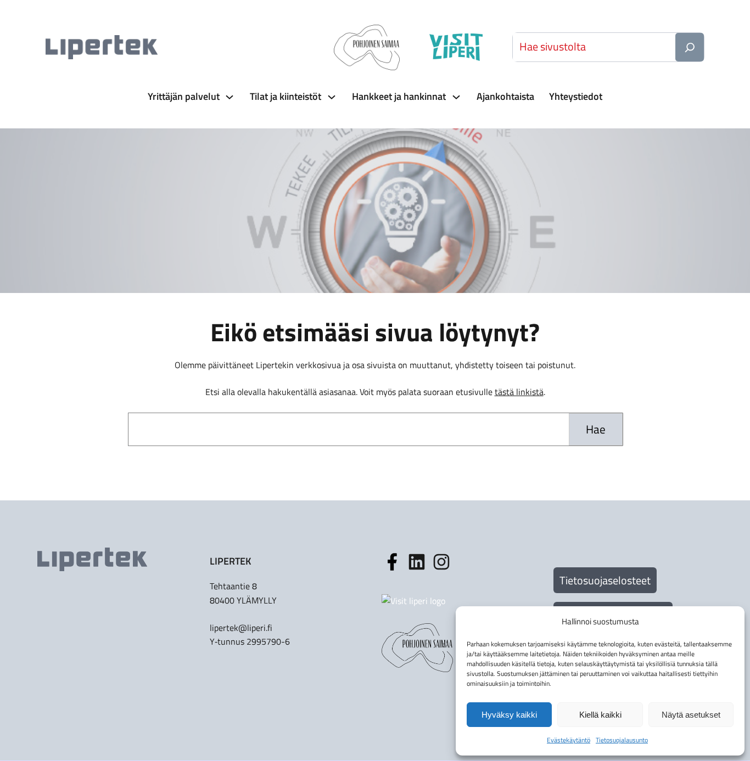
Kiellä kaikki (600, 714)
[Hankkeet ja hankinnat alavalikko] (455, 97)
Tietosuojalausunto (622, 740)
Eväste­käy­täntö (568, 740)
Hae (596, 429)
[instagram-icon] (416, 561)
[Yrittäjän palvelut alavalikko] (228, 97)
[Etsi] (689, 47)
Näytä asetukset (691, 714)
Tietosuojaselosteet (605, 580)
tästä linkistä (519, 391)
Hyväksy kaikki (509, 714)
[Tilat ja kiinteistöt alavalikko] (330, 97)
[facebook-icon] (392, 561)
